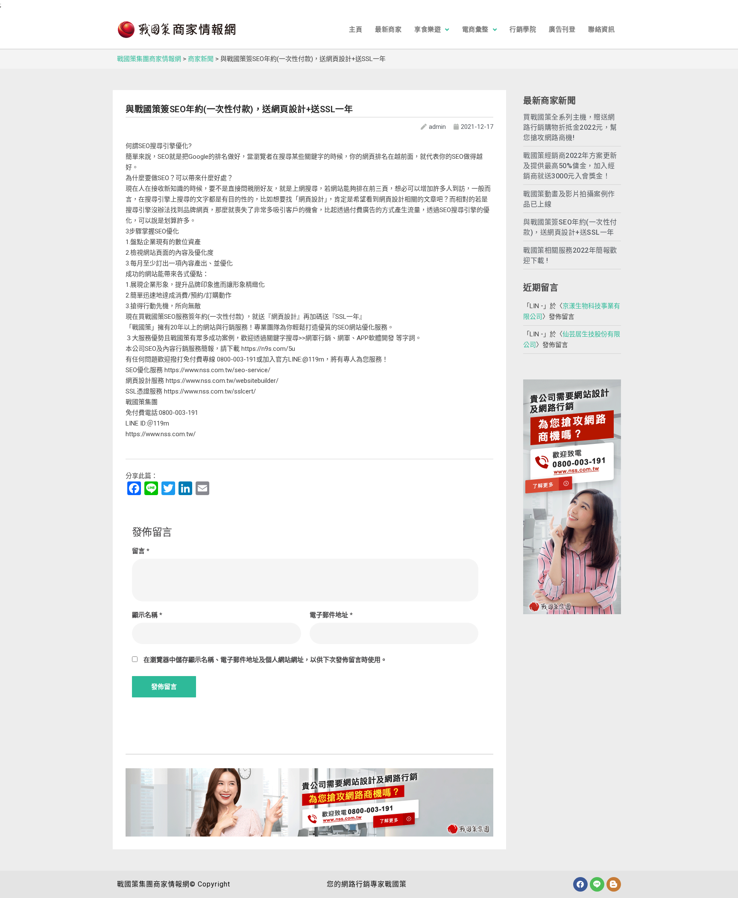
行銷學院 (523, 29)
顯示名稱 (147, 615)
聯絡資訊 (601, 29)
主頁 (355, 29)
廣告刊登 (562, 29)
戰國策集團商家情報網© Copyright (173, 884)
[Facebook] (580, 884)
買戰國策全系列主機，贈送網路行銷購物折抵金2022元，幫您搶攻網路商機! (570, 127)
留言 (140, 551)
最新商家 (388, 29)
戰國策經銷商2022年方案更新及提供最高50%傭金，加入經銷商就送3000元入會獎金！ (570, 166)
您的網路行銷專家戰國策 (367, 884)
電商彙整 (475, 29)
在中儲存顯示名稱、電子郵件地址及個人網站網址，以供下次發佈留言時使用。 (265, 660)
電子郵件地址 (331, 615)
